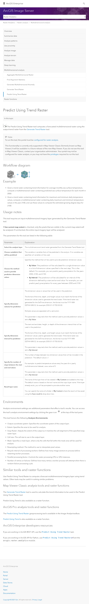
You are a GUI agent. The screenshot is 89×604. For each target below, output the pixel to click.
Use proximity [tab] (9, 46)
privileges (54, 154)
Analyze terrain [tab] (10, 55)
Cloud (5, 586)
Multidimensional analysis (40, 23)
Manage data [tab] (9, 60)
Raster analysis (22, 23)
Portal (5, 575)
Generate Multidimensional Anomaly (21, 85)
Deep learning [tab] (10, 65)
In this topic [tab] (8, 118)
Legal (40, 600)
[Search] (84, 3)
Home (5, 572)
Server (5, 579)
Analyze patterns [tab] (10, 41)
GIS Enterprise (14, 3)
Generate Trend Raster (15, 89)
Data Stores (7, 583)
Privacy (34, 600)
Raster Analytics (9, 23)
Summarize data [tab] (10, 36)
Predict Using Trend (11, 519)
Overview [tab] (8, 31)
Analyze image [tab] (10, 51)
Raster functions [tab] (10, 99)
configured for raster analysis (46, 140)
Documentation (9, 593)
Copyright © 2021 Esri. (10, 600)
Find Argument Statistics (16, 80)
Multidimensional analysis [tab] (14, 70)
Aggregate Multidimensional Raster (20, 75)
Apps (5, 590)
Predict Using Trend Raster (17, 94)
